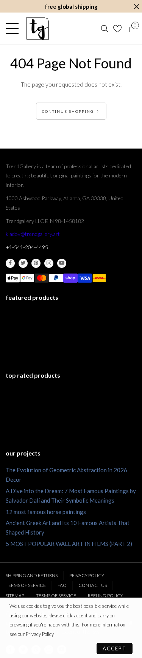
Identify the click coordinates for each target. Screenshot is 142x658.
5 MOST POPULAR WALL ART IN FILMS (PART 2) (69, 543)
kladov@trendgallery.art (33, 234)
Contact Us (92, 585)
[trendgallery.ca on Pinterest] (36, 263)
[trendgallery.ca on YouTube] (61, 263)
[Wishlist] (118, 28)
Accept (114, 648)
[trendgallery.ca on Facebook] (10, 263)
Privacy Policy (86, 575)
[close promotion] (136, 6)
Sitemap (15, 595)
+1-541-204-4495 (27, 247)
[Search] (104, 28)
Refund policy (105, 595)
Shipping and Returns (32, 575)
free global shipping (71, 6)
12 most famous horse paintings (46, 511)
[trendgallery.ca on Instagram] (48, 263)
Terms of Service (26, 585)
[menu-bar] (14, 28)
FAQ (62, 585)
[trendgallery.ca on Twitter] (23, 263)
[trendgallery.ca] (37, 28)
